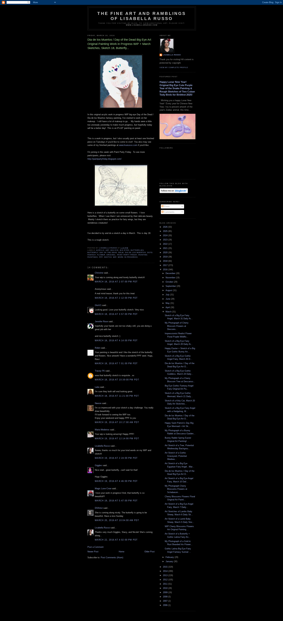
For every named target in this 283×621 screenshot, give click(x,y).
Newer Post (92, 551)
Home (121, 551)
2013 (165, 575)
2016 (165, 269)
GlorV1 (98, 305)
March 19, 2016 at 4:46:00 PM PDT (116, 481)
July (168, 294)
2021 (165, 248)
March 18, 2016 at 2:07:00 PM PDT (116, 281)
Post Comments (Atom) (112, 557)
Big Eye (115, 250)
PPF (101, 257)
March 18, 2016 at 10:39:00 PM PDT (117, 379)
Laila (97, 387)
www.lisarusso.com (128, 145)
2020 (165, 252)
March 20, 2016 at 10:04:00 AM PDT (117, 520)
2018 (165, 261)
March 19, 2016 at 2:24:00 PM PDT (116, 458)
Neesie (98, 403)
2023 (165, 239)
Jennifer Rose (101, 321)
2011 (165, 584)
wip (114, 257)
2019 (165, 257)
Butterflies (137, 250)
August (169, 290)
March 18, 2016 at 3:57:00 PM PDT (116, 314)
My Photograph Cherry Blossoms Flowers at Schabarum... (176, 489)
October (170, 282)
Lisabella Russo (102, 446)
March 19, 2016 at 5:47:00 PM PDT (116, 500)
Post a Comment (95, 547)
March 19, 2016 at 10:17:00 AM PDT (117, 422)
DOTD (149, 252)
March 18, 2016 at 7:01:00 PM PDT (116, 363)
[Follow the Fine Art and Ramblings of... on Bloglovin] (174, 192)
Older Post (149, 551)
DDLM (120, 252)
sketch (108, 257)
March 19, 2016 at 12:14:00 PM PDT (117, 438)
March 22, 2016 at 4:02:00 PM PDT (116, 540)
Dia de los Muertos (135, 252)
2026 (165, 227)
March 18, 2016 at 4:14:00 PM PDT (116, 340)
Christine (99, 273)
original (111, 255)
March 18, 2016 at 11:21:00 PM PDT (117, 396)
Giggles (98, 465)
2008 (165, 596)
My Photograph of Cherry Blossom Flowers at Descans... (177, 326)
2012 (165, 579)
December (171, 273)
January (170, 561)
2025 (165, 231)
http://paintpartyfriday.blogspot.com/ (104, 159)
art (107, 250)
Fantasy (91, 255)
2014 (165, 571)
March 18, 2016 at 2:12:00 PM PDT (116, 298)
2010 (165, 588)
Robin (97, 348)
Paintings (92, 257)
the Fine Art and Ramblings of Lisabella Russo (141, 16)
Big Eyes (124, 250)
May (168, 303)
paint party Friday (127, 255)
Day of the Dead (108, 252)
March (169, 311)
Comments (168, 212)
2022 (165, 244)
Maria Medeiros (102, 429)
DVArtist (99, 508)
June (168, 299)
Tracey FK (100, 371)
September (171, 286)
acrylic (100, 250)
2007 (165, 601)
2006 (165, 605)
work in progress (128, 257)
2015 (165, 567)
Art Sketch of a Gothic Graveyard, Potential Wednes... (176, 456)
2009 (165, 592)
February (170, 557)
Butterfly (92, 252)
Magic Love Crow (103, 488)
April (168, 307)
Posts (166, 206)
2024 (165, 235)
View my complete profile (174, 67)
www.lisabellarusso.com (141, 25)
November (171, 277)
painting (142, 255)
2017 (165, 265)
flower (101, 255)
